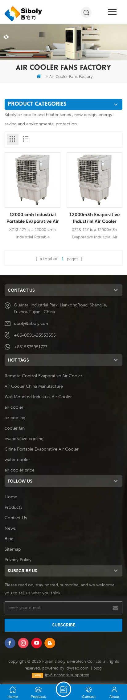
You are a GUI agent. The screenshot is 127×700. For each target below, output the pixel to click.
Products (13, 507)
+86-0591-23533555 (35, 335)
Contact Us (16, 517)
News (10, 528)
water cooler (17, 459)
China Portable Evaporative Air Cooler (42, 449)
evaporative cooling (24, 438)
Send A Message (63, 689)
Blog (9, 538)
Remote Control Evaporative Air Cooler (43, 375)
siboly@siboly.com (32, 323)
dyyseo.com (77, 668)
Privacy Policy (18, 559)
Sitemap (13, 549)
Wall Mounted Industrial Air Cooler (38, 396)
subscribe (63, 624)
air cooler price (20, 469)
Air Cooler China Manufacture (34, 386)
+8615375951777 (30, 346)
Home (11, 496)
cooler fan (15, 428)
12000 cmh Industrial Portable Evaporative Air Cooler (32, 218)
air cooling (15, 417)
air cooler (14, 407)
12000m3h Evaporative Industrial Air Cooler (94, 218)
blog (97, 668)
